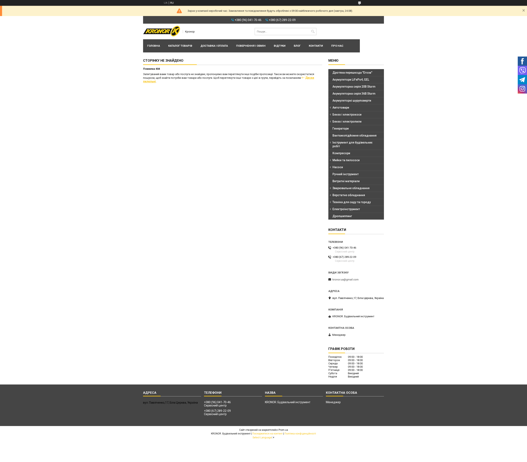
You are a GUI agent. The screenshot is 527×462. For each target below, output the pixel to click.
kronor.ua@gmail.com (345, 279)
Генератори (340, 128)
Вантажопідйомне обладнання (354, 135)
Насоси (337, 167)
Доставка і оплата (214, 45)
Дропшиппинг (342, 216)
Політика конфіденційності (300, 433)
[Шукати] (312, 31)
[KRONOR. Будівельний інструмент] (161, 31)
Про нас (337, 45)
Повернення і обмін (251, 45)
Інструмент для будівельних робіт (352, 144)
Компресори (341, 153)
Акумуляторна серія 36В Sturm (353, 93)
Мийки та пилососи (346, 160)
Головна (153, 45)
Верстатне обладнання (348, 195)
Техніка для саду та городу (351, 202)
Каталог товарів (180, 45)
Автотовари (340, 107)
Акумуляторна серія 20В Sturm (353, 86)
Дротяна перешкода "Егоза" (352, 72)
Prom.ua (283, 429)
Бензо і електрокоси (346, 114)
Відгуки (280, 45)
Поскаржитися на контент (267, 433)
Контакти (316, 45)
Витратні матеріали (346, 181)
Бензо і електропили (346, 121)
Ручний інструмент (345, 174)
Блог (297, 45)
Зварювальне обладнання (351, 188)
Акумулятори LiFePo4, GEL (350, 79)
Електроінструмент (346, 209)
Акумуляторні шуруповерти (351, 100)
